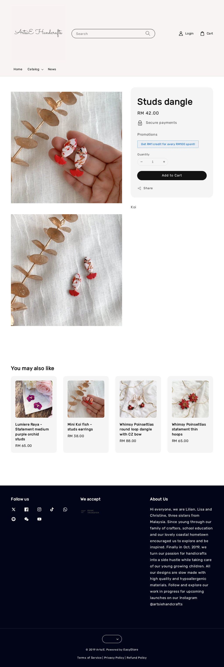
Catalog (33, 69)
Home (18, 69)
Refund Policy (137, 657)
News (52, 69)
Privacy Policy (114, 657)
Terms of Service (89, 657)
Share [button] (148, 188)
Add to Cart (172, 175)
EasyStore (130, 649)
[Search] (148, 33)
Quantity (143, 154)
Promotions (147, 134)
